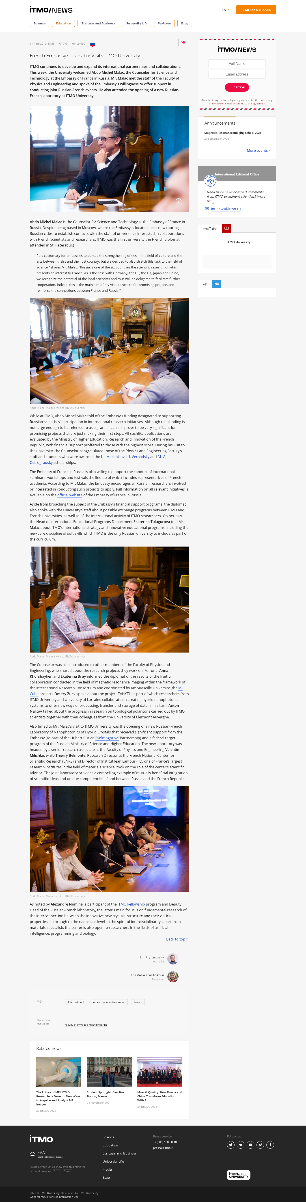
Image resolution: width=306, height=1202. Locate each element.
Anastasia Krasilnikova (147, 975)
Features (164, 23)
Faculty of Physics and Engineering (86, 1025)
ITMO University (238, 242)
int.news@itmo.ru (226, 208)
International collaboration (109, 1002)
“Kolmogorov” (107, 737)
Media (107, 1169)
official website (69, 495)
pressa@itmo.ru (163, 1148)
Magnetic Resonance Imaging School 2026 (232, 133)
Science (39, 23)
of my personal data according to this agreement (237, 103)
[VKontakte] (183, 42)
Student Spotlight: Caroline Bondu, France (105, 1094)
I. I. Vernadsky (137, 456)
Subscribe (237, 87)
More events (257, 150)
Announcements (219, 123)
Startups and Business (98, 23)
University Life (136, 23)
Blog (184, 23)
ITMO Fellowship (131, 904)
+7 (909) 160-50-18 (165, 1142)
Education (63, 23)
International (76, 1002)
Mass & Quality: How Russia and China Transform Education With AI (159, 1096)
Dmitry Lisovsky (152, 957)
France (138, 1002)
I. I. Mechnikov (113, 456)
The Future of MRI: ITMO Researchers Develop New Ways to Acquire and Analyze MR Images (58, 1098)
